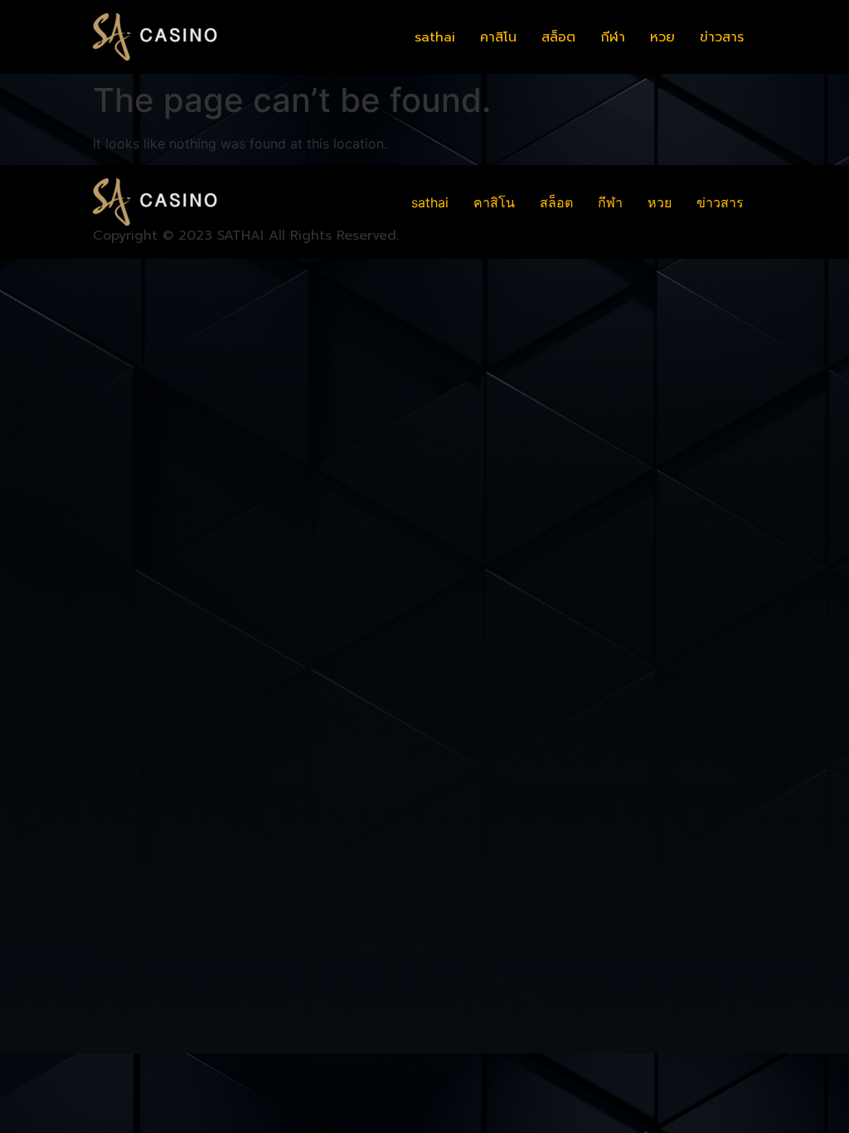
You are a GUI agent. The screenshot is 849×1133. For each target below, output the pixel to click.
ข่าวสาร (722, 37)
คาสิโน (498, 37)
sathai (435, 37)
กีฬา (612, 37)
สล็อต (558, 37)
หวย (662, 37)
